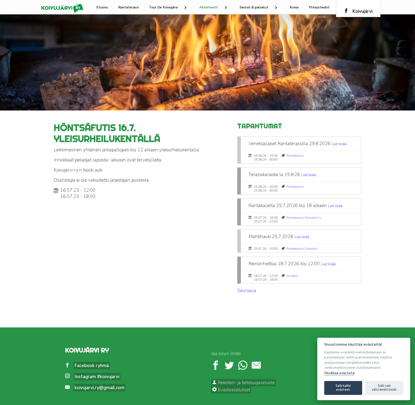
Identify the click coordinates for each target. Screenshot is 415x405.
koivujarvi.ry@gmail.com (99, 388)
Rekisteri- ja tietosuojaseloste (246, 383)
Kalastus (311, 249)
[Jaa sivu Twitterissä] (229, 366)
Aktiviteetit (208, 7)
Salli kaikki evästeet (343, 388)
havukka (292, 276)
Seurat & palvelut (254, 7)
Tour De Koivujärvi (163, 7)
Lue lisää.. (340, 144)
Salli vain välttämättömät (384, 388)
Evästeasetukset (233, 390)
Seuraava (246, 291)
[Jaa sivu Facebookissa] (215, 366)
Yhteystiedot (319, 7)
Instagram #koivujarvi (96, 377)
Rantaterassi (128, 7)
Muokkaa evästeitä (339, 373)
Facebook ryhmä (91, 365)
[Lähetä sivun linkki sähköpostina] (256, 366)
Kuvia (294, 7)
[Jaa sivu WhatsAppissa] (242, 366)
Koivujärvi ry (313, 218)
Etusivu (102, 7)
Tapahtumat (259, 126)
